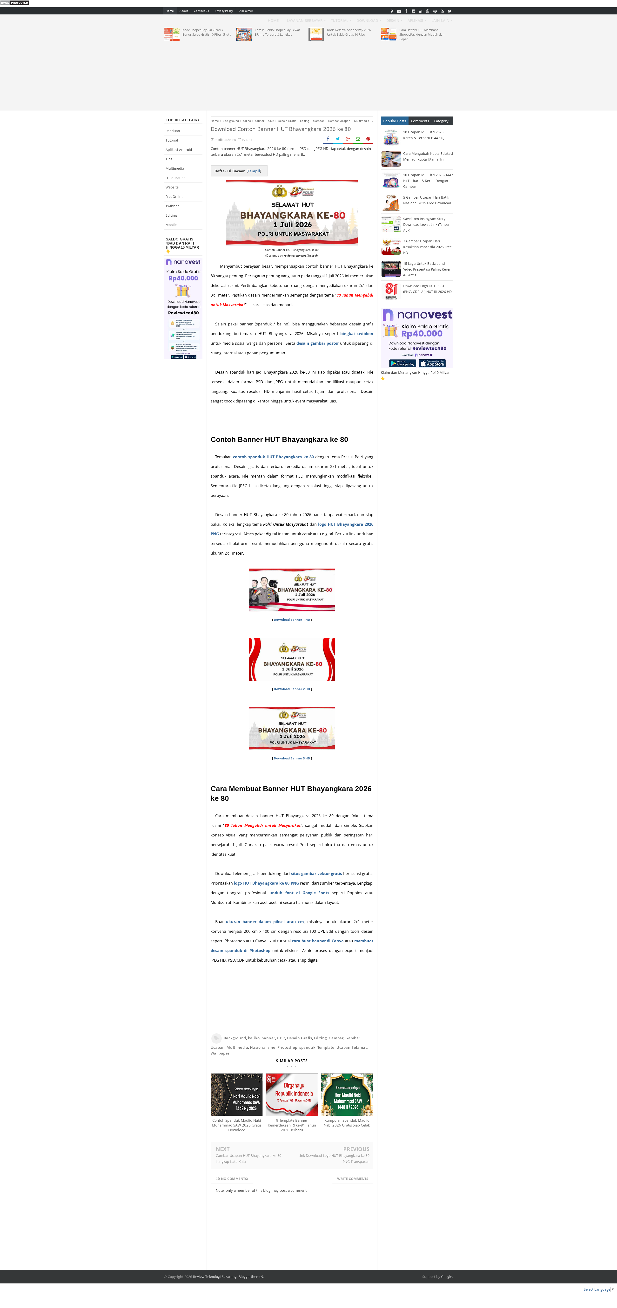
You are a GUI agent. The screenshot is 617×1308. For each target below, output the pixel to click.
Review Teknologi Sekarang (215, 1276)
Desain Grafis (299, 1038)
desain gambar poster (317, 343)
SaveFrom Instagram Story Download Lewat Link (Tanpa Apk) (426, 224)
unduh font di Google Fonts (299, 892)
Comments (420, 120)
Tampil (254, 170)
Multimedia (237, 1047)
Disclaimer (246, 11)
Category (441, 120)
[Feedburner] (442, 10)
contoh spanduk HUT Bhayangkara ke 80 (273, 457)
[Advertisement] (308, 74)
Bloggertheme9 (251, 1276)
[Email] (398, 10)
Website (172, 187)
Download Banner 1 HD (292, 619)
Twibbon (173, 206)
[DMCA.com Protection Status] (14, 4)
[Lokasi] (391, 10)
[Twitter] (449, 10)
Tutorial (172, 140)
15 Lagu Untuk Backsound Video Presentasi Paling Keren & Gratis (427, 269)
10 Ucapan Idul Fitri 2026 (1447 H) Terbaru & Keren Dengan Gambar (428, 181)
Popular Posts (394, 120)
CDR (281, 1038)
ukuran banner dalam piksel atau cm (265, 921)
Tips (169, 159)
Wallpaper (220, 1053)
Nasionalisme (262, 1047)
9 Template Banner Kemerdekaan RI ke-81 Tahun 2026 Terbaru (292, 1125)
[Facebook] (406, 10)
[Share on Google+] (348, 139)
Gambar (336, 1038)
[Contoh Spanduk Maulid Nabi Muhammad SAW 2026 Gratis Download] (237, 1114)
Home (170, 11)
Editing (320, 1038)
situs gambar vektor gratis (316, 873)
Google (446, 1276)
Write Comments (352, 1178)
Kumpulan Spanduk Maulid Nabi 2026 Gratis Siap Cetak (347, 1122)
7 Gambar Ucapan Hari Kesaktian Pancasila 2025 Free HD (427, 247)
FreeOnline (174, 196)
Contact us (201, 11)
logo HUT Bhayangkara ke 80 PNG (266, 883)
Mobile (171, 224)
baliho (254, 1038)
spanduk (307, 1047)
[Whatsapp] (427, 10)
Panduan (173, 131)
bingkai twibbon (356, 333)
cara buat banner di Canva (318, 941)
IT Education (176, 177)
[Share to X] (338, 139)
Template (326, 1047)
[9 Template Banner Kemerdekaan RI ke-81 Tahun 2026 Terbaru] (292, 1114)
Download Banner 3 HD (292, 758)
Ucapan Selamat (351, 1047)
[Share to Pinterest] (368, 139)
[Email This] (358, 139)
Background (235, 1038)
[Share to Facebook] (328, 139)
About (184, 11)
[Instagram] (413, 10)
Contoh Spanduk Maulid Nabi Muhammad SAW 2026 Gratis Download (237, 1125)
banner (268, 1038)
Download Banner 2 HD (292, 689)
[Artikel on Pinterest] (435, 10)
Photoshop (287, 1047)
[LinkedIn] (420, 10)
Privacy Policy (224, 11)
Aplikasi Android (179, 149)
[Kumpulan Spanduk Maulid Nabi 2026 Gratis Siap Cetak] (347, 1114)
